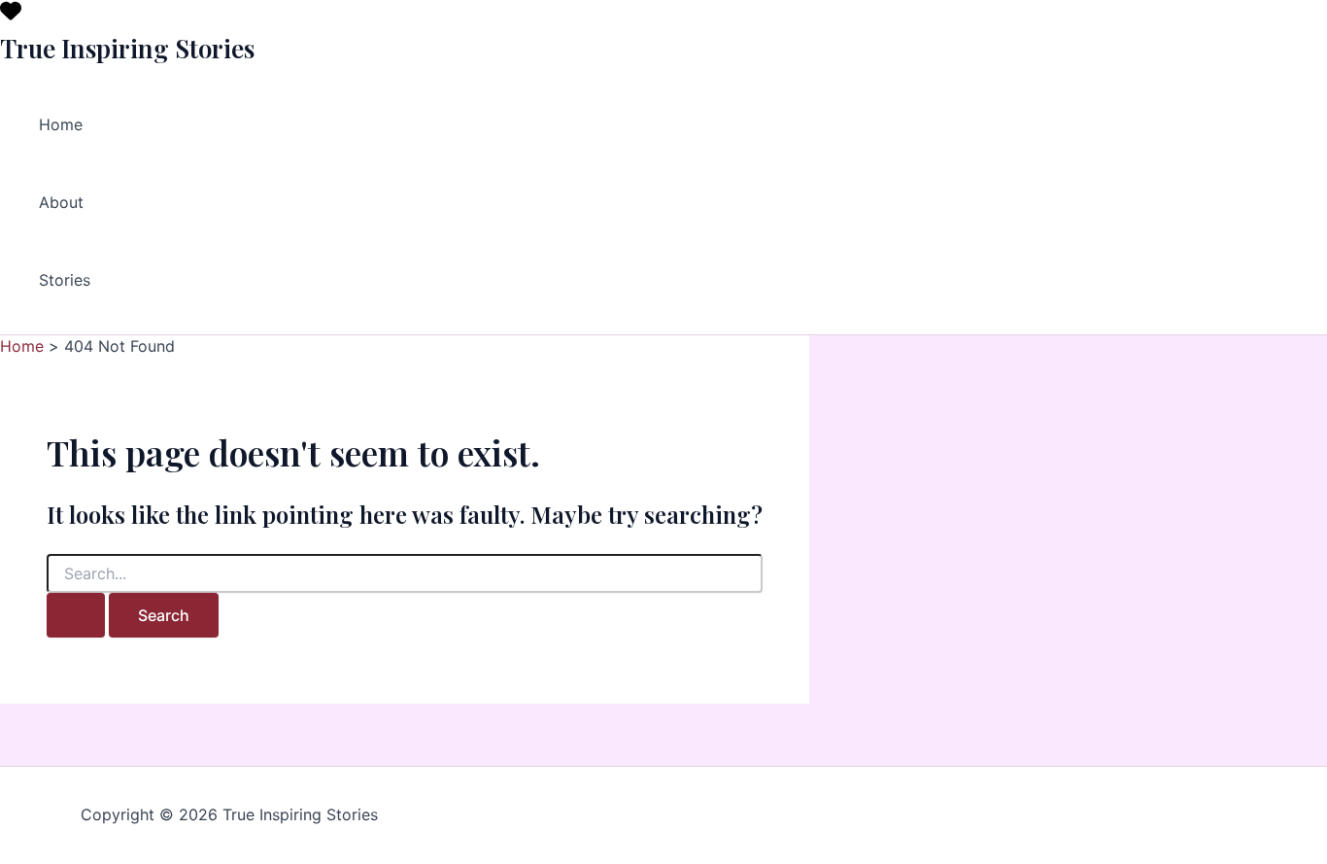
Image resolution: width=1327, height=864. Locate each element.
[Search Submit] (76, 615)
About (61, 202)
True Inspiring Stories (127, 48)
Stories (64, 280)
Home (61, 124)
